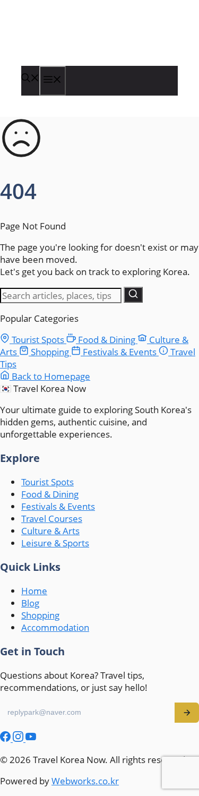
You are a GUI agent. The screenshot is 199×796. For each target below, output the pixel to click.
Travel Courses (51, 518)
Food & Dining (106, 339)
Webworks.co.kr (85, 781)
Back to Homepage (50, 376)
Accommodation (55, 627)
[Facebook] (6, 738)
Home (34, 591)
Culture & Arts (50, 531)
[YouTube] (30, 738)
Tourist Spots (38, 339)
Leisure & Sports (55, 543)
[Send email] (187, 713)
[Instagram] (19, 738)
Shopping (50, 352)
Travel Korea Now (75, 44)
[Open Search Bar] (30, 79)
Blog (30, 603)
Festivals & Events (120, 352)
